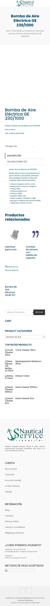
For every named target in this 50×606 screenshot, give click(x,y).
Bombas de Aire (26, 146)
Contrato (9, 474)
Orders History (12, 486)
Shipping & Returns (14, 532)
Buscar (39, 312)
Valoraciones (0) (17, 161)
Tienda (8, 491)
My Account (11, 469)
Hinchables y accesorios (23, 30)
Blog (7, 510)
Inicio (8, 30)
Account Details (13, 480)
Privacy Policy (12, 521)
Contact (9, 515)
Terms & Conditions (15, 527)
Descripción (14, 155)
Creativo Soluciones (23, 598)
